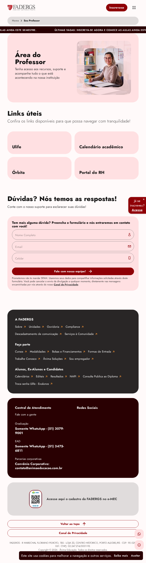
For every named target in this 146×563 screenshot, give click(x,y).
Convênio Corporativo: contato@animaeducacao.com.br (38, 466)
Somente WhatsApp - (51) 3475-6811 (39, 448)
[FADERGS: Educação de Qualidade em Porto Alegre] (56, 7)
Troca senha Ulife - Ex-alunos (32, 384)
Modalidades (37, 351)
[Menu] (134, 7)
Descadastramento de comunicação (36, 334)
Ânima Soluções (53, 359)
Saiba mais (121, 556)
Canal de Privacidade (66, 284)
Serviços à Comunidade (79, 334)
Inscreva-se (116, 7)
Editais (40, 376)
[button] (139, 534)
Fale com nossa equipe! (70, 271)
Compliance (73, 327)
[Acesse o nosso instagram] (96, 416)
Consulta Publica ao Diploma (100, 376)
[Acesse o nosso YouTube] (80, 429)
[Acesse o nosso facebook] (80, 416)
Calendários (22, 376)
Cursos (19, 351)
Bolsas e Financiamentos (67, 351)
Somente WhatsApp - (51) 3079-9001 (39, 430)
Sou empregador (79, 359)
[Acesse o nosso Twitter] (126, 416)
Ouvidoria (53, 327)
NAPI (73, 376)
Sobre (18, 327)
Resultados (57, 376)
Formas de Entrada (99, 351)
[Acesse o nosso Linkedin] (111, 416)
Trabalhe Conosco (25, 359)
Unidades (34, 327)
